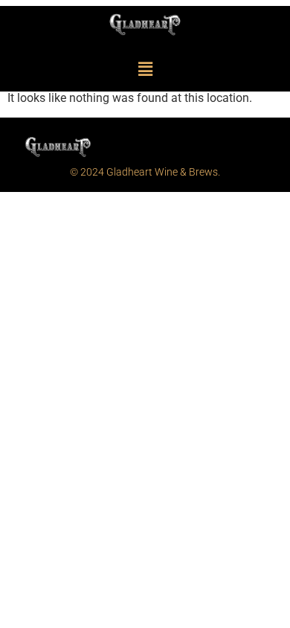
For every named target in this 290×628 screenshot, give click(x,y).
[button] (145, 70)
